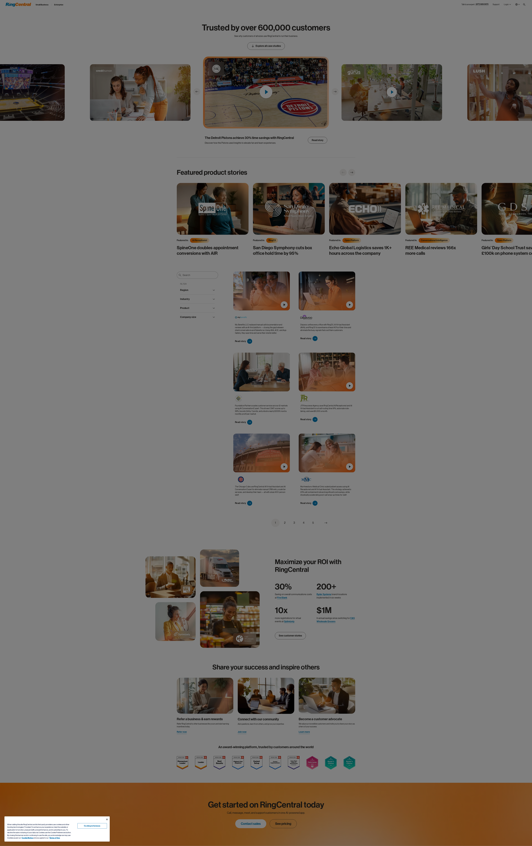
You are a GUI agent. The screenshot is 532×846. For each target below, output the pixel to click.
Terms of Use (54, 838)
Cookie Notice (27, 838)
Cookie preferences (92, 826)
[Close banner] (107, 819)
